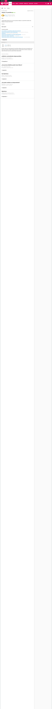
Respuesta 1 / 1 (4, 42)
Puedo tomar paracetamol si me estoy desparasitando (11, 34)
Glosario (36, 3)
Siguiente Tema (29, 10)
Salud (13, 3)
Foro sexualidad (27, 37)
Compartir (4, 26)
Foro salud (23, 34)
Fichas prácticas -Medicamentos (12, 33)
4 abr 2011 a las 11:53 (8, 46)
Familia (17, 3)
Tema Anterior (5, 10)
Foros (10, 3)
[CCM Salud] (4, 3)
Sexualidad (31, 3)
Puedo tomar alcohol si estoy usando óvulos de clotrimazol (12, 37)
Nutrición (21, 3)
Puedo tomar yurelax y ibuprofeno (8, 35)
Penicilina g (4, 33)
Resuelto (14, 12)
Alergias (8, 8)
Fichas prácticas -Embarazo (23, 32)
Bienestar (26, 3)
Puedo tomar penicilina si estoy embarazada (10, 32)
